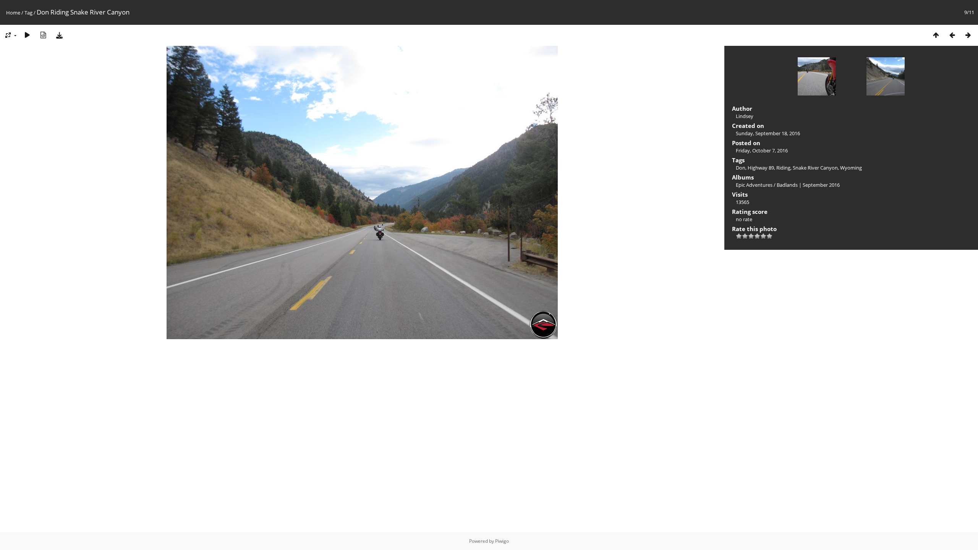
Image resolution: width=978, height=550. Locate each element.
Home (13, 12)
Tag (28, 12)
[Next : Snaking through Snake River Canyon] (968, 35)
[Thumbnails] (936, 35)
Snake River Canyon (815, 167)
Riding (783, 167)
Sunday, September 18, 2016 (768, 133)
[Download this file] (59, 35)
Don (740, 167)
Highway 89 (761, 167)
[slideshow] (27, 35)
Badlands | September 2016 (808, 184)
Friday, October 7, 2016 (762, 150)
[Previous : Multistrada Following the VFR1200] (952, 35)
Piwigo (502, 541)
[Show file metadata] (43, 35)
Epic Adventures (754, 184)
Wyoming (851, 167)
